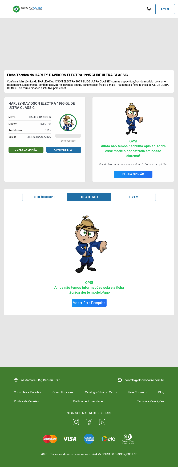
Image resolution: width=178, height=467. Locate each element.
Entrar (165, 9)
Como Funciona (62, 392)
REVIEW (133, 197)
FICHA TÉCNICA (89, 197)
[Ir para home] (27, 9)
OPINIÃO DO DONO (44, 197)
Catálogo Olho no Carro (101, 392)
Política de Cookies (26, 401)
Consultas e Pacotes (27, 392)
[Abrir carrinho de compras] (148, 9)
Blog (161, 392)
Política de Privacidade (88, 401)
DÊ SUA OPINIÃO (133, 174)
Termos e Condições (150, 401)
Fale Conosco (137, 392)
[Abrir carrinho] (6, 9)
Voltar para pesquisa (89, 303)
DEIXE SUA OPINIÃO (26, 149)
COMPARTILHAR (63, 149)
